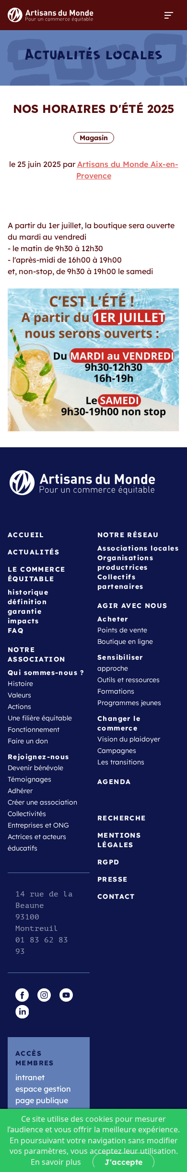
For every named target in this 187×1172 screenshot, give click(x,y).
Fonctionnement (33, 729)
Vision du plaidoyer (128, 739)
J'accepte (123, 1162)
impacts (23, 621)
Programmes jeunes (129, 702)
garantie (25, 611)
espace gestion (43, 1089)
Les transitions (120, 762)
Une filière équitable (40, 718)
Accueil (26, 535)
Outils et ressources (128, 679)
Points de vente (122, 630)
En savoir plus (56, 1162)
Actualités (33, 552)
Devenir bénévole (35, 767)
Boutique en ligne (125, 641)
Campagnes (116, 750)
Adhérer (20, 790)
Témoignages (29, 779)
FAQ (15, 630)
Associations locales (138, 548)
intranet (30, 1077)
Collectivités (27, 813)
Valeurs (19, 695)
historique (28, 592)
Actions (19, 706)
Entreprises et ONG (38, 825)
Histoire (20, 683)
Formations (115, 691)
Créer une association (42, 802)
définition (27, 601)
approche (112, 668)
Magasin (94, 137)
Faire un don (28, 741)
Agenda (114, 781)
